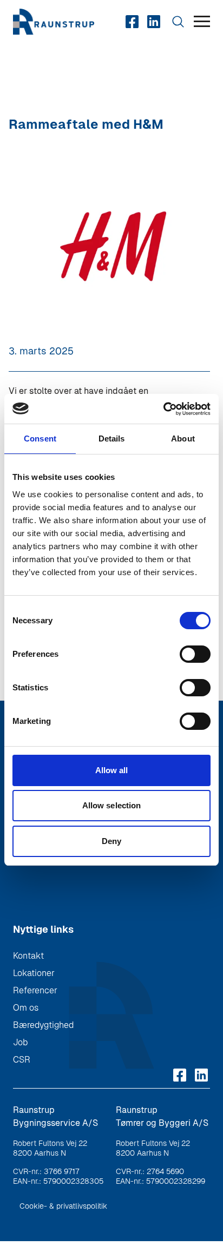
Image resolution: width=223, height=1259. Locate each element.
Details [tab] (112, 438)
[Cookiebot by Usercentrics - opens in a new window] (163, 409)
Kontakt (28, 956)
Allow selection (111, 805)
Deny (111, 841)
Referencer (35, 990)
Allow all (111, 770)
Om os (25, 1008)
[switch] (195, 654)
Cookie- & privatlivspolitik (63, 1206)
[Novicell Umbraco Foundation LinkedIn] (153, 21)
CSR (21, 1059)
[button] (202, 22)
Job (20, 1042)
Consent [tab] (40, 438)
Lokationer (34, 973)
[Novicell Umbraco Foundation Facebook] (132, 21)
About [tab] (183, 438)
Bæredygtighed (43, 1025)
